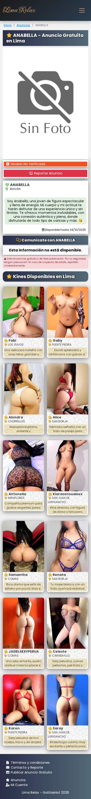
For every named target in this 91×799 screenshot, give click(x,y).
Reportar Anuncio (47, 173)
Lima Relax (19, 10)
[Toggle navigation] (82, 10)
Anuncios (23, 25)
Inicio (7, 25)
